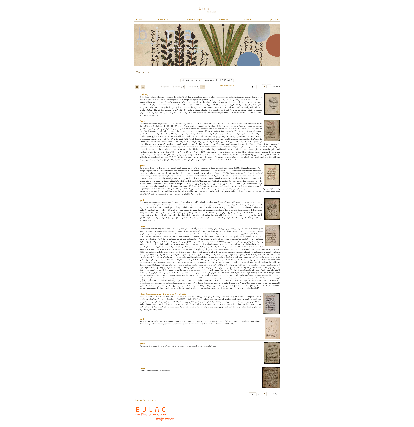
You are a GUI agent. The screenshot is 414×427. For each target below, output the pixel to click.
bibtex (136, 400)
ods (156, 400)
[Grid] (137, 87)
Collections (163, 19)
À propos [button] (272, 19)
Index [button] (246, 19)
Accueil (139, 19)
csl (141, 400)
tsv (159, 400)
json (145, 400)
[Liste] (143, 87)
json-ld (150, 400)
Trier (203, 87)
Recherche (223, 19)
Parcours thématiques (193, 19)
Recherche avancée (227, 85)
